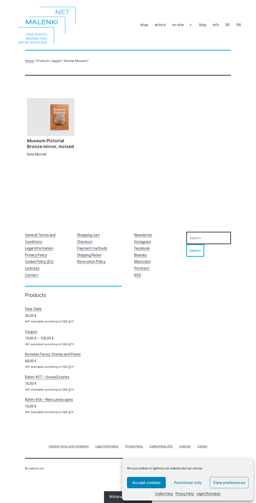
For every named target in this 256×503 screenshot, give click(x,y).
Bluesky (140, 255)
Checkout (84, 242)
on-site (178, 25)
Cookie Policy (164, 493)
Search (195, 250)
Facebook (142, 248)
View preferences (229, 482)
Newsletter (143, 235)
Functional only (188, 482)
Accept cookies (146, 482)
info (216, 25)
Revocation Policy (91, 262)
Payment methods (92, 248)
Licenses (32, 268)
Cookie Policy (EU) (39, 262)
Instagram (142, 242)
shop (144, 25)
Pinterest (142, 268)
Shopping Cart (88, 235)
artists (160, 25)
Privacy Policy (185, 493)
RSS (137, 275)
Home (29, 61)
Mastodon (142, 262)
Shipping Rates (89, 255)
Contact (31, 275)
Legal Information (208, 493)
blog (202, 25)
